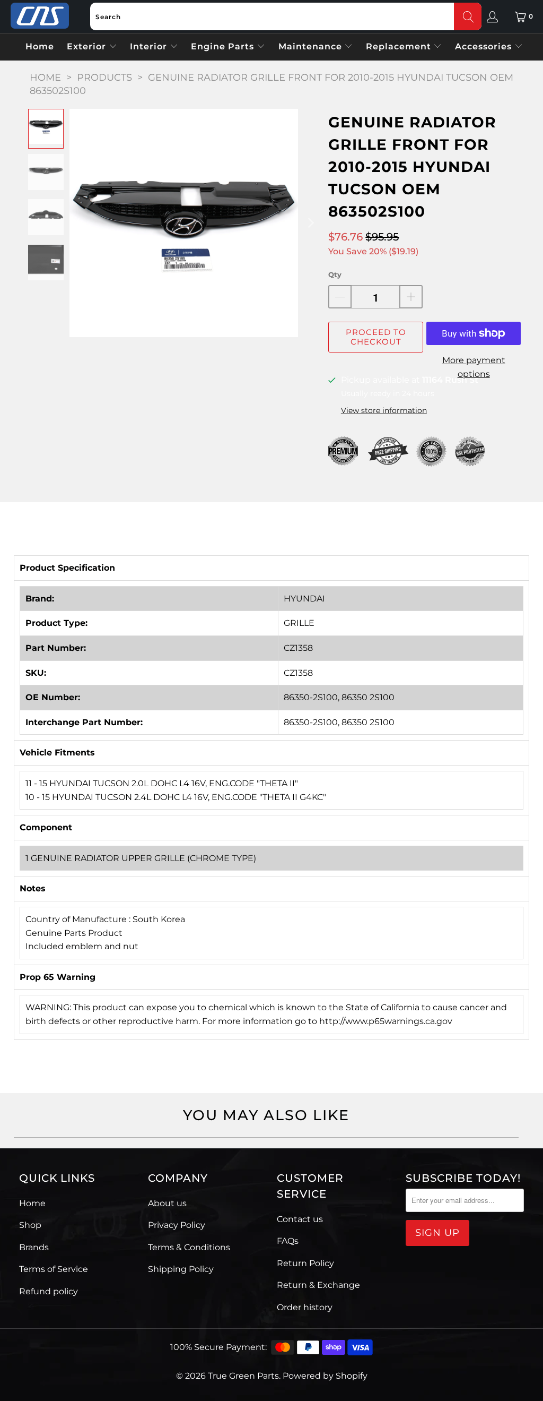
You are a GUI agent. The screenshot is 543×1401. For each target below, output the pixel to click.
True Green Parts (243, 1376)
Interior (150, 46)
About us (167, 1203)
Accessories (484, 46)
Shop (30, 1225)
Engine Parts (224, 46)
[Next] (309, 223)
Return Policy (305, 1263)
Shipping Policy (181, 1269)
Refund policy (48, 1291)
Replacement (400, 46)
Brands (34, 1247)
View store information (384, 410)
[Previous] (77, 223)
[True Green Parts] (40, 16)
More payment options (473, 367)
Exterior (88, 46)
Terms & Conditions (189, 1247)
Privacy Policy (176, 1225)
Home (39, 46)
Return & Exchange (318, 1285)
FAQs (288, 1241)
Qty (334, 274)
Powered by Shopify (325, 1376)
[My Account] (492, 16)
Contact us (300, 1219)
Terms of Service (53, 1269)
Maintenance (311, 46)
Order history (304, 1307)
